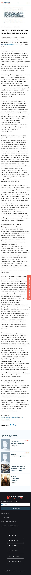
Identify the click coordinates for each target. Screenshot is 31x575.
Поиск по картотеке (8, 521)
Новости (4, 513)
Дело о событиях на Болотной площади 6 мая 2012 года (18, 468)
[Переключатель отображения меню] (28, 2)
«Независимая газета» (9, 44)
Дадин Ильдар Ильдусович (18, 455)
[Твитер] (15, 425)
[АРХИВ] (5, 445)
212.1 (13, 445)
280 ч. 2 (17, 445)
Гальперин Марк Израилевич (17, 442)
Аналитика (5, 517)
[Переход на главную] (6, 3)
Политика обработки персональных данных (13, 570)
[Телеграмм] (13, 425)
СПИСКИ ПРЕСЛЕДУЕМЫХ (9, 526)
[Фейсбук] (10, 425)
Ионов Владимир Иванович (15, 478)
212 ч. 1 (13, 482)
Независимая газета (6, 26)
